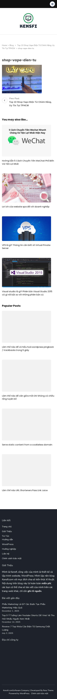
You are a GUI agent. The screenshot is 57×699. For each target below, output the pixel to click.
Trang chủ (7, 526)
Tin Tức (5, 536)
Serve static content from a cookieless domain (27, 444)
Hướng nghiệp (9, 549)
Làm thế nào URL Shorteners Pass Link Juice (25, 490)
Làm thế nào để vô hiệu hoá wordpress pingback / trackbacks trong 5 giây (28, 348)
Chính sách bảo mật (11, 558)
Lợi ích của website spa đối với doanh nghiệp (25, 206)
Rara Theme (48, 690)
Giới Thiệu (7, 531)
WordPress (8, 544)
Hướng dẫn (7, 539)
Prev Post (30, 101)
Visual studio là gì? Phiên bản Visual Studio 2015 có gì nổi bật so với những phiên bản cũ (27, 293)
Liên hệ (5, 553)
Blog (12, 45)
